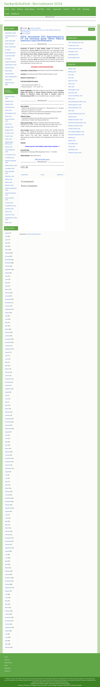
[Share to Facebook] (27, 167)
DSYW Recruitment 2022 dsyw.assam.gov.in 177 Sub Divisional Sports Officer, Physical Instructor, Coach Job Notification (42, 38)
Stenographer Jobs (10, 113)
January (7, 256)
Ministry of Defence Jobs (75, 125)
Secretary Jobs (9, 208)
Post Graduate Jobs (73, 57)
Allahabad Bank (9, 68)
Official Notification (42, 159)
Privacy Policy (8, 662)
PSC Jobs (71, 78)
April (6, 246)
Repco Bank (8, 70)
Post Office (41, 9)
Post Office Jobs (73, 143)
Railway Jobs (72, 68)
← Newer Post (24, 174)
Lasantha (44, 685)
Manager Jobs (9, 127)
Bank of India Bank (10, 47)
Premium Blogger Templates (55, 685)
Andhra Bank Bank (10, 53)
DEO (79, 9)
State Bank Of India (10, 33)
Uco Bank (8, 49)
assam (24, 30)
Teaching (86, 9)
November (8, 263)
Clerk (73, 9)
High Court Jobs (72, 80)
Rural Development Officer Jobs (77, 101)
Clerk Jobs (71, 86)
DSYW (55, 30)
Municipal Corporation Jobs (76, 134)
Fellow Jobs (8, 139)
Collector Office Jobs (74, 128)
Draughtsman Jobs (10, 205)
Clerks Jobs (8, 124)
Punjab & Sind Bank (10, 62)
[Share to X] (25, 167)
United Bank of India (11, 64)
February (7, 253)
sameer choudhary (35, 28)
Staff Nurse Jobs (73, 149)
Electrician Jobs (9, 176)
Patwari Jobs (72, 140)
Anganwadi (57, 9)
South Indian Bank (10, 41)
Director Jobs (9, 136)
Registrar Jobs (9, 130)
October (7, 266)
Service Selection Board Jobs (76, 113)
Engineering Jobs (73, 54)
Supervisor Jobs (9, 214)
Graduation (27, 32)
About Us (7, 660)
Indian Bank (8, 79)
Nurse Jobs (8, 116)
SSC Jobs (71, 74)
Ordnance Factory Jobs (74, 152)
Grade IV (66, 9)
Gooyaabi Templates (76, 685)
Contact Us (7, 671)
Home (7, 9)
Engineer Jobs (9, 104)
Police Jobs (8, 211)
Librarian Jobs (9, 202)
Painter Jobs (8, 182)
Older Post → (60, 174)
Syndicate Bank (9, 73)
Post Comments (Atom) (34, 234)
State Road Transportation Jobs (77, 122)
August (7, 233)
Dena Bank (8, 58)
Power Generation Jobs (74, 107)
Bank (13, 9)
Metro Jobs (71, 98)
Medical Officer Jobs (11, 165)
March (7, 249)
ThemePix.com (27, 685)
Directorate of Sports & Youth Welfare (42, 30)
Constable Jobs (9, 157)
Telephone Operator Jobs (75, 119)
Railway (20, 9)
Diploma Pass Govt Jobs (75, 48)
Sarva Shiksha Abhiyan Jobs (76, 131)
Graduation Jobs (73, 51)
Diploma (29, 30)
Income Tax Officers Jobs (75, 95)
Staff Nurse (15, 14)
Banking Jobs (72, 71)
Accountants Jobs (10, 154)
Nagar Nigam (30, 9)
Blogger (68, 683)
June (6, 239)
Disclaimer (7, 668)
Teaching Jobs (72, 116)
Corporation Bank (10, 55)
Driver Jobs (8, 110)
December (8, 259)
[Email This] (21, 167)
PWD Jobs (71, 110)
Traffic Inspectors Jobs (74, 104)
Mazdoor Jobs (9, 185)
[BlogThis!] (23, 167)
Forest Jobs (71, 146)
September (8, 269)
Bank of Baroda (9, 43)
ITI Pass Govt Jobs (73, 45)
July (6, 236)
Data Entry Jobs (72, 92)
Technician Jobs (9, 107)
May (6, 243)
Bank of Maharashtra (11, 76)
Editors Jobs (8, 147)
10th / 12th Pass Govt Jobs (75, 42)
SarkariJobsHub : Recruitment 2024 (33, 4)
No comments (26, 33)
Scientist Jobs (9, 101)
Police (48, 9)
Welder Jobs (8, 179)
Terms (6, 665)
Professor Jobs (9, 133)
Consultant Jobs (9, 168)
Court (7, 14)
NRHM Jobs (71, 137)
